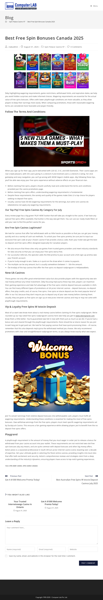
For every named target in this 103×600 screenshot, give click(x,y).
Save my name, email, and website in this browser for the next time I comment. (42, 556)
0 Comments (76, 47)
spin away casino (15, 466)
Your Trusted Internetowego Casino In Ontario (20, 504)
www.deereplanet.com (85, 316)
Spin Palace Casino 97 (55, 47)
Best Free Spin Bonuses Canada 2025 (41, 22)
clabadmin (13, 47)
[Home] (6, 22)
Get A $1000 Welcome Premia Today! (51, 503)
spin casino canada (30, 466)
